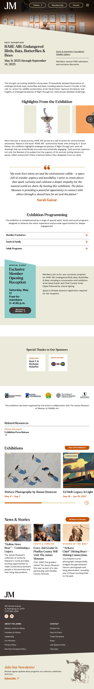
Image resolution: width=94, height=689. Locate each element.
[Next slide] (90, 119)
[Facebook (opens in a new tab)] (12, 616)
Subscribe (22, 678)
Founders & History (13, 632)
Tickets (39, 5)
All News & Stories (77, 519)
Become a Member (23, 311)
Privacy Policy (10, 645)
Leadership (9, 636)
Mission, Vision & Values (15, 628)
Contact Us (54, 628)
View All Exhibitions (77, 447)
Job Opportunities (57, 645)
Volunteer (54, 649)
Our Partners (10, 641)
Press (52, 641)
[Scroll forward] (86, 503)
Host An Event (56, 632)
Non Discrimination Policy (15, 649)
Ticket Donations (57, 636)
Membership (57, 5)
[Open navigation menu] (87, 5)
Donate (76, 5)
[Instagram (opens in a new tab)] (6, 616)
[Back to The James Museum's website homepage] (10, 5)
